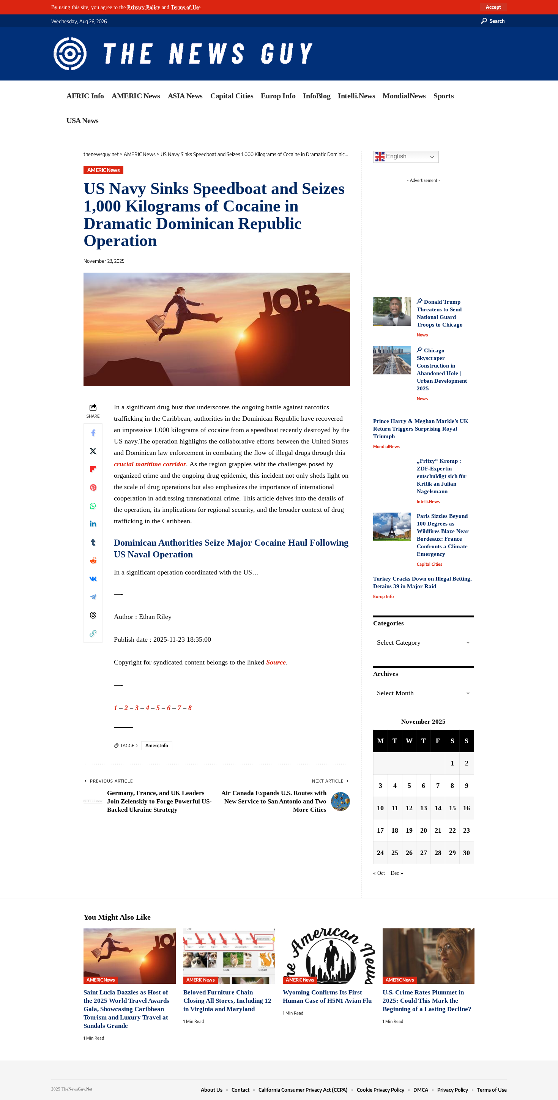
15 (452, 808)
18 (394, 830)
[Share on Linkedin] (93, 524)
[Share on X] (93, 451)
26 (409, 853)
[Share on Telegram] (93, 597)
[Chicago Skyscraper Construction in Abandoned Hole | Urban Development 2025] (392, 360)
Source (276, 662)
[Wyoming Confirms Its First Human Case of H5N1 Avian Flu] (329, 956)
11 (395, 808)
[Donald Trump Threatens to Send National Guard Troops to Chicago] (392, 311)
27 (423, 853)
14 (438, 808)
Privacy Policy (143, 7)
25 (394, 853)
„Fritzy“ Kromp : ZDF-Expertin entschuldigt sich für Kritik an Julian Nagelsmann (442, 476)
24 (380, 853)
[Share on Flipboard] (93, 469)
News (422, 334)
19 (409, 830)
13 (423, 808)
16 (466, 808)
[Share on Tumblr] (93, 542)
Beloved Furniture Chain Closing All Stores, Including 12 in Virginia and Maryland (227, 1001)
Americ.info (156, 745)
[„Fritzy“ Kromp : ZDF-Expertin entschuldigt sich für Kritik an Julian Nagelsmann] (392, 472)
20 (423, 830)
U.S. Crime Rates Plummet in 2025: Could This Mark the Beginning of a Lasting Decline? (427, 1001)
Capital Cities (429, 564)
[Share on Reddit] (93, 560)
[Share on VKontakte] (93, 579)
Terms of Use (185, 7)
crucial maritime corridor (150, 464)
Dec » (397, 873)
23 (466, 830)
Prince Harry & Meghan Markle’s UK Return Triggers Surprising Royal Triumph (420, 428)
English (396, 156)
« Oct (379, 873)
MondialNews (386, 446)
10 (380, 808)
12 (409, 808)
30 (466, 853)
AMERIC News (103, 170)
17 (380, 830)
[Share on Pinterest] (93, 487)
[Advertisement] (438, 233)
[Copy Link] (93, 633)
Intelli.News (428, 501)
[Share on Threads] (93, 615)
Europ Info (383, 596)
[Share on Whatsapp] (93, 506)
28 (438, 853)
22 (452, 830)
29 (452, 853)
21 (438, 830)
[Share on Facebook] (93, 433)
